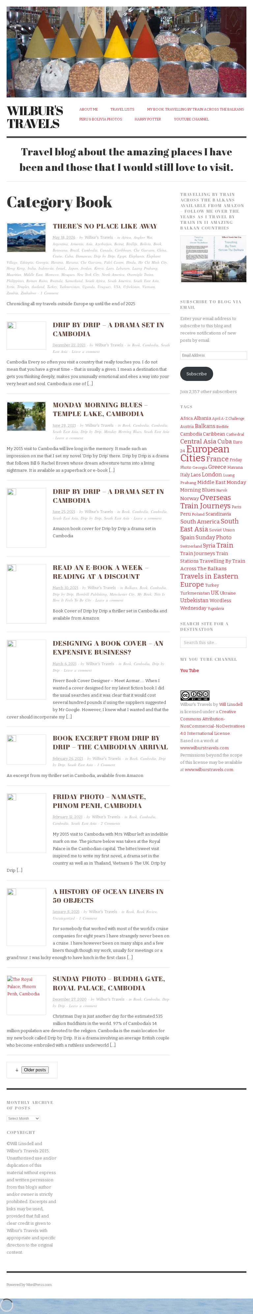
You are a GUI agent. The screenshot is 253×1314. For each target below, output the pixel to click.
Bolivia (145, 243)
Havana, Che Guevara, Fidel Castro (95, 262)
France (217, 459)
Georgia (42, 262)
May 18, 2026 (64, 237)
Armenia (76, 243)
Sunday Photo (214, 537)
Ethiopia (26, 262)
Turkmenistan (70, 286)
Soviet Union (222, 529)
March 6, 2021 (64, 664)
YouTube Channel (191, 119)
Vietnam (148, 286)
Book (157, 243)
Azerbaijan (103, 243)
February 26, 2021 (68, 759)
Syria (10, 286)
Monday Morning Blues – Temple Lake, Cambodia (100, 409)
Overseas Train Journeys (205, 501)
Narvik (221, 490)
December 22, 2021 (69, 345)
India (32, 268)
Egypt (121, 256)
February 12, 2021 (67, 817)
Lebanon (123, 268)
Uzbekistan (131, 286)
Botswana (60, 250)
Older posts (35, 1069)
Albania (202, 418)
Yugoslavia (216, 608)
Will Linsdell (230, 704)
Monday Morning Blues (122, 431)
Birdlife (131, 243)
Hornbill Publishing (91, 594)
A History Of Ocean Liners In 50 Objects (108, 896)
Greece (217, 467)
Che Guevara (144, 250)
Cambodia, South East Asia (75, 823)
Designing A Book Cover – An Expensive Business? (108, 647)
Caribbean (123, 250)
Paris (236, 506)
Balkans (131, 587)
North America (113, 274)
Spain (187, 537)
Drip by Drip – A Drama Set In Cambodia (108, 329)
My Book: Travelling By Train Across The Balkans (195, 109)
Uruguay (104, 286)
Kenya (99, 268)
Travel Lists (122, 109)
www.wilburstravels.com (204, 747)
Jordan (86, 268)
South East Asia (146, 280)
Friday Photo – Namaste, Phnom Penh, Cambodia (99, 801)
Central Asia (198, 441)
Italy (185, 475)
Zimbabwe (28, 292)
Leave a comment (85, 351)
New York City (88, 274)
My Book (144, 594)
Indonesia (46, 268)
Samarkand (74, 280)
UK (215, 592)
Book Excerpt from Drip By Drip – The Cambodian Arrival (110, 742)
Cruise (57, 256)
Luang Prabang (144, 268)
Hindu (131, 262)
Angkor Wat (143, 237)
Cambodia (90, 250)
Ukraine (228, 593)
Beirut (119, 243)
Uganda (88, 286)
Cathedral (235, 434)
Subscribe (196, 373)
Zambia (12, 292)
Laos (110, 268)
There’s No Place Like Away (105, 225)
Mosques (67, 274)
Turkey (52, 286)
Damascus (83, 256)
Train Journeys (197, 553)
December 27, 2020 (70, 999)
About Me (88, 109)
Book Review (147, 911)
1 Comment (49, 292)
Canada (106, 250)
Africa (126, 237)
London (212, 474)
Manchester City (122, 594)
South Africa (95, 280)
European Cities (205, 453)
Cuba (69, 256)
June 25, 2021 (64, 512)
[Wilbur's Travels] (126, 48)
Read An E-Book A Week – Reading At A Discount (100, 572)
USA (117, 286)
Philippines (15, 280)
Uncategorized (64, 918)
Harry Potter (148, 119)
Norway (189, 498)
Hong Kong (16, 268)
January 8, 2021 (66, 912)
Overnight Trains (140, 274)
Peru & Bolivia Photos (100, 119)
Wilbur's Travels (35, 117)
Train (225, 545)
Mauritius (14, 274)
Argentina (60, 243)
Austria (187, 426)
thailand (38, 286)
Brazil (74, 250)
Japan (73, 268)
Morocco (52, 274)
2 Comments (110, 823)
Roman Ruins (36, 280)
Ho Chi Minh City (152, 262)
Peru (185, 514)
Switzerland (191, 546)
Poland (198, 514)
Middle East (33, 274)
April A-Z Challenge (228, 418)
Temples (23, 286)
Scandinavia (218, 514)
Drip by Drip (104, 256)
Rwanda (56, 280)
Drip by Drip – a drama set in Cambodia (108, 496)
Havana (57, 262)
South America (119, 280)
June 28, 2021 (64, 425)
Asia (89, 243)
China (161, 250)
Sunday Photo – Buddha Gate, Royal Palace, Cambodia (109, 983)
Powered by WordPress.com (29, 1285)
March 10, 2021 (65, 588)
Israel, (61, 268)
